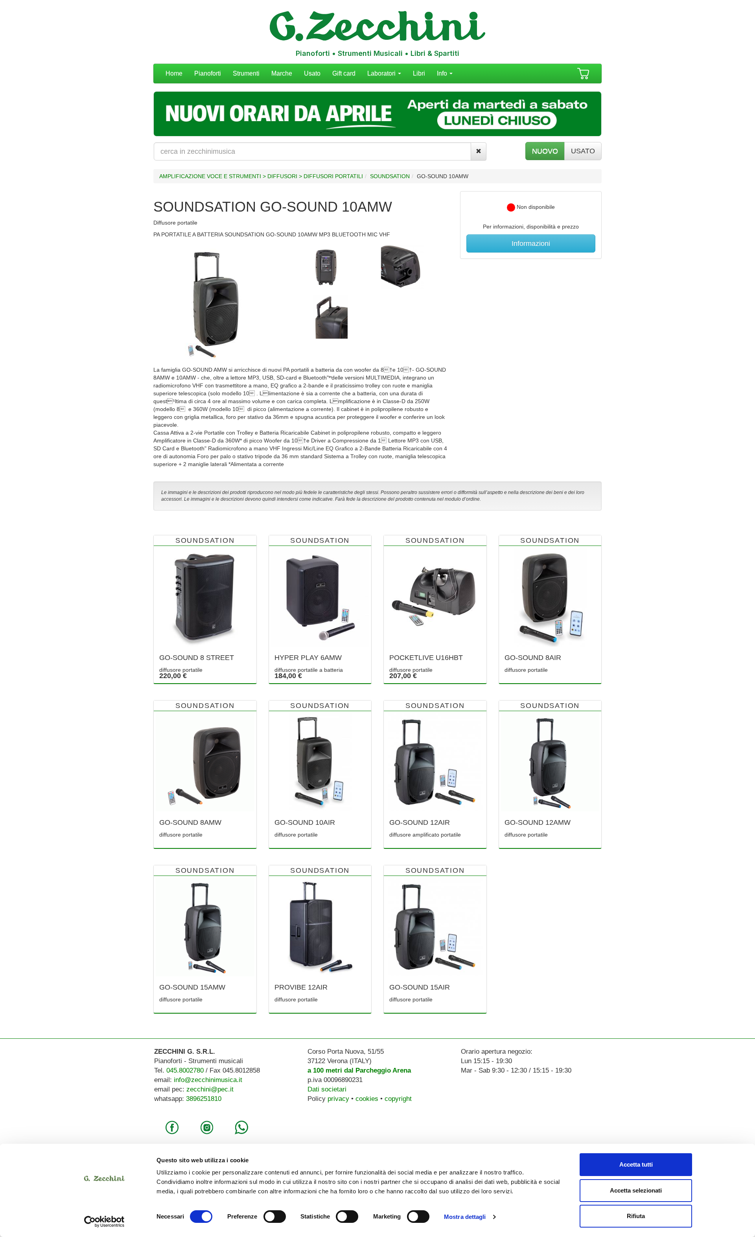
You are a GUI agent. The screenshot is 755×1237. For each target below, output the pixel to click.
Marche (281, 73)
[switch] (274, 1216)
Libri (419, 73)
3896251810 (203, 1098)
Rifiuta (636, 1216)
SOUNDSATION (390, 176)
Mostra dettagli (465, 1216)
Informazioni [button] (531, 243)
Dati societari (327, 1089)
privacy (338, 1098)
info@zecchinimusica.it (208, 1080)
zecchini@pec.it (210, 1089)
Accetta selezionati (636, 1190)
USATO (583, 151)
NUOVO (545, 151)
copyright (398, 1098)
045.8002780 (185, 1070)
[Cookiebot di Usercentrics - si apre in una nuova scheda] (104, 1222)
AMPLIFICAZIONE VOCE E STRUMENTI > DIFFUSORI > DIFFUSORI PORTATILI (261, 176)
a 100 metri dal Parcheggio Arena (359, 1070)
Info (443, 73)
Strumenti (246, 73)
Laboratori (382, 73)
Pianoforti (207, 73)
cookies (366, 1098)
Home (174, 73)
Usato (312, 73)
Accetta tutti (636, 1164)
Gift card (343, 73)
